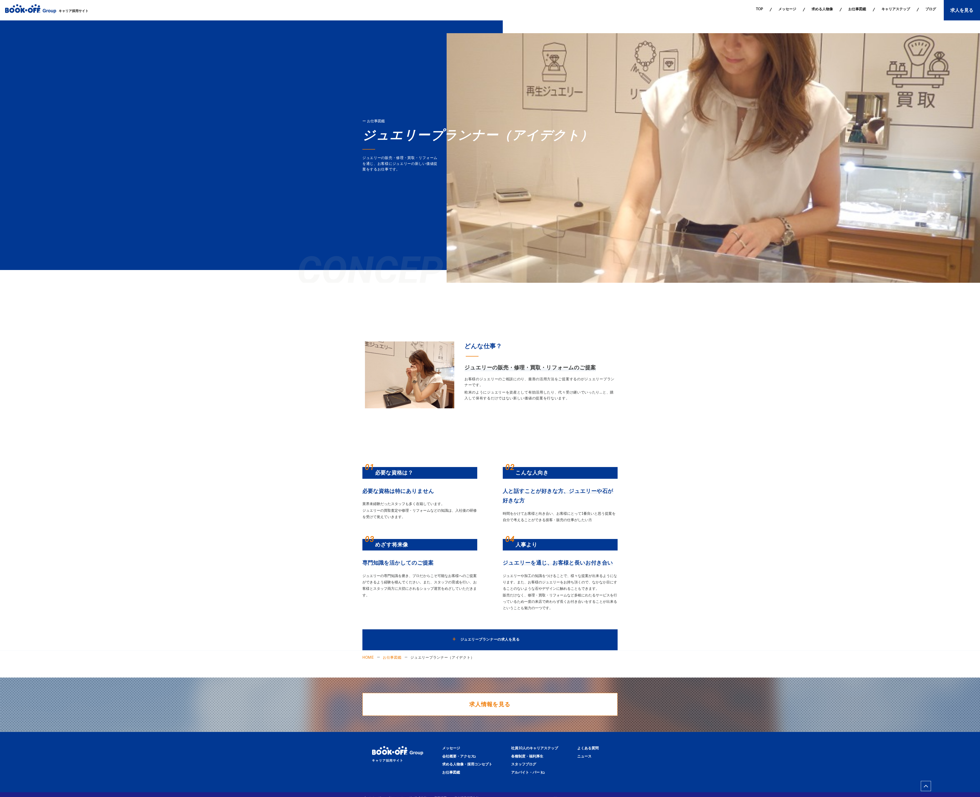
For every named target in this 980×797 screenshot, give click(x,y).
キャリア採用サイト (74, 11)
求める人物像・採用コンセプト (467, 764)
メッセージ (451, 748)
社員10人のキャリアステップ (534, 748)
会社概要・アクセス (458, 756)
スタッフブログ (523, 764)
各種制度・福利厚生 (527, 756)
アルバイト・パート (527, 772)
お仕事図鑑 (392, 657)
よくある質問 (588, 748)
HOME (368, 657)
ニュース (584, 756)
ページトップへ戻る (926, 786)
